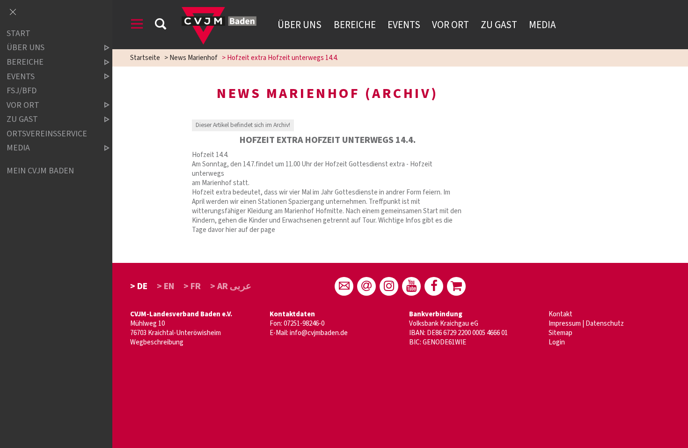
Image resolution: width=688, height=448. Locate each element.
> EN (166, 286)
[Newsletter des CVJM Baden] (366, 286)
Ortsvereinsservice (47, 133)
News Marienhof (193, 58)
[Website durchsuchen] (161, 25)
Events (404, 25)
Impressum (565, 324)
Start (18, 33)
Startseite (145, 58)
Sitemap (560, 333)
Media (542, 25)
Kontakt (560, 314)
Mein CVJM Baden (40, 170)
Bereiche (355, 25)
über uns (25, 48)
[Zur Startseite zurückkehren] (219, 11)
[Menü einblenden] (137, 25)
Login (557, 342)
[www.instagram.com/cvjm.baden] (389, 286)
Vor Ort (450, 25)
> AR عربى (230, 286)
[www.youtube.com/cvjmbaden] (411, 286)
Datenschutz (605, 324)
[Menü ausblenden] (12, 12)
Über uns (300, 25)
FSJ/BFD (22, 90)
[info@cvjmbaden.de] (344, 286)
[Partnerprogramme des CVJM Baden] (456, 286)
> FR (192, 286)
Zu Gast (499, 25)
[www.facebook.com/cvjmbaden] (434, 286)
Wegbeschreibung (156, 342)
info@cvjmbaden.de (319, 333)
